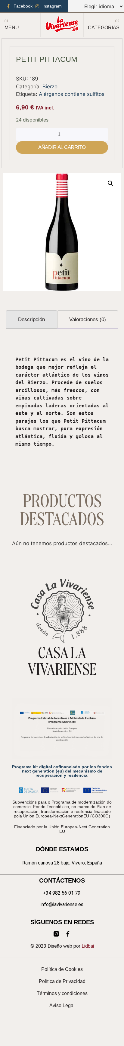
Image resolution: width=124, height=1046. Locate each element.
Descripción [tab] (31, 319)
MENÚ (12, 27)
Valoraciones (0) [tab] (87, 319)
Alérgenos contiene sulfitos (71, 94)
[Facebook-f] (67, 934)
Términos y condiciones (62, 993)
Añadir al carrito (62, 147)
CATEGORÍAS (103, 27)
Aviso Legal (62, 1005)
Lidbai (88, 946)
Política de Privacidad (62, 981)
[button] (110, 183)
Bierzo (49, 87)
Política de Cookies (62, 969)
